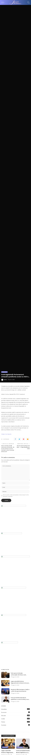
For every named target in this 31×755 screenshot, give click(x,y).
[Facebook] (15, 439)
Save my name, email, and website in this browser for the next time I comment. (16, 495)
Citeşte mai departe (6, 434)
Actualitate (4, 709)
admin (5, 379)
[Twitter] (19, 439)
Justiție (3, 718)
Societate (3, 725)
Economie (3, 712)
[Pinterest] (23, 439)
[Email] (27, 439)
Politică (4, 372)
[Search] (28, 2)
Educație (3, 715)
